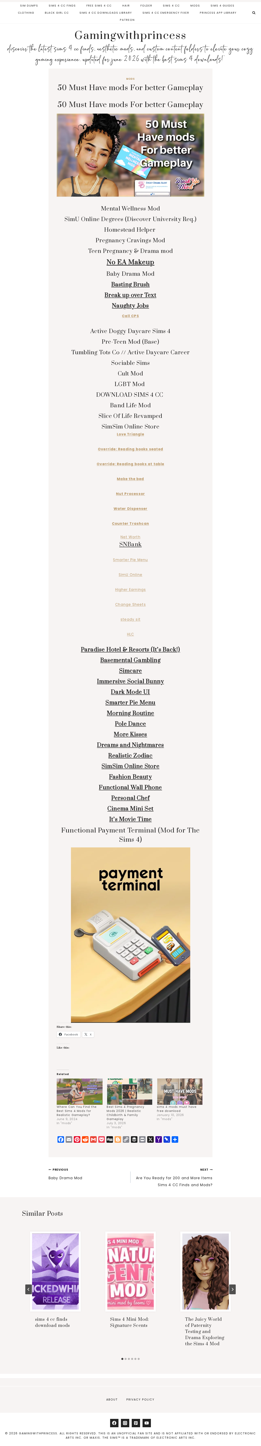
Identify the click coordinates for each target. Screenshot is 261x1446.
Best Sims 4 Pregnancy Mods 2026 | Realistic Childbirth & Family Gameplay (125, 1113)
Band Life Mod (130, 405)
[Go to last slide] (28, 1289)
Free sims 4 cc (99, 6)
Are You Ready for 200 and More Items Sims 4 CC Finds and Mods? (174, 1178)
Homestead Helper (130, 230)
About (112, 1399)
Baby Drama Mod (130, 274)
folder (146, 6)
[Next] (232, 1289)
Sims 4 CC (171, 6)
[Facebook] (114, 1423)
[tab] (122, 1359)
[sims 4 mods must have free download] (180, 1091)
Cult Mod (130, 373)
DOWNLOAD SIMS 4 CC (130, 395)
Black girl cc (57, 13)
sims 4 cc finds (62, 6)
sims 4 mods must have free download (177, 1109)
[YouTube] (147, 1423)
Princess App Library (218, 13)
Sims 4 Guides (222, 6)
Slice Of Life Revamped (130, 416)
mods (195, 6)
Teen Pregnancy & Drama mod (130, 251)
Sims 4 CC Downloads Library (106, 13)
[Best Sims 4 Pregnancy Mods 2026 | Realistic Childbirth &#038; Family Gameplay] (130, 1091)
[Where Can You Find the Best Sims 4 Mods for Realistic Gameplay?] (80, 1091)
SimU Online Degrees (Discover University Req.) (130, 219)
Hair (126, 6)
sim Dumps (29, 6)
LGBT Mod (130, 384)
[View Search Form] (254, 13)
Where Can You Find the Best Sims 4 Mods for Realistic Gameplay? (77, 1111)
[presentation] (55, 1271)
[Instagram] (125, 1423)
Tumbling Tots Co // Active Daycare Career (130, 352)
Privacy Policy (140, 1399)
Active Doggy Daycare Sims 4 (130, 331)
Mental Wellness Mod (130, 208)
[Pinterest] (136, 1423)
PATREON (127, 20)
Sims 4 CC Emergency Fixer (166, 13)
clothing (26, 13)
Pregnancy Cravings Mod (130, 240)
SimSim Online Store (130, 426)
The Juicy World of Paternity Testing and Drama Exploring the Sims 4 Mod (204, 1332)
